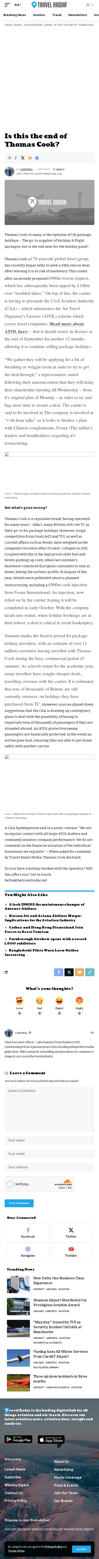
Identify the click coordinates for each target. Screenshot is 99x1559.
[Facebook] (28, 1233)
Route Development (46, 1367)
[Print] (37, 158)
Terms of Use (16, 1551)
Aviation (63, 1289)
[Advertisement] (49, 79)
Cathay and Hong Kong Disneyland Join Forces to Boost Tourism (44, 929)
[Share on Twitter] (23, 158)
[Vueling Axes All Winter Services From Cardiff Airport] (18, 1358)
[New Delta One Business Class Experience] (18, 1284)
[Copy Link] (89, 972)
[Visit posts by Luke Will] (9, 171)
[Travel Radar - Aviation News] (49, 5)
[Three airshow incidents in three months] (18, 1382)
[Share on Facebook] (15, 158)
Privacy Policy (53, 1546)
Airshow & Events (57, 1387)
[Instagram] (28, 1252)
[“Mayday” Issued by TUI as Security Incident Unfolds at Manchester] (18, 1328)
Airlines (51, 1289)
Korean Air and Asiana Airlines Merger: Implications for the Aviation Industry (43, 918)
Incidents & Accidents (47, 1342)
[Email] (30, 158)
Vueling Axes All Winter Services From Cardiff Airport (60, 1354)
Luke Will (26, 169)
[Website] (92, 1033)
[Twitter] (71, 1233)
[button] (81, 1549)
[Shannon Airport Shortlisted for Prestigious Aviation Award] (18, 1306)
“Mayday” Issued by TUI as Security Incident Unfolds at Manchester (57, 1327)
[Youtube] (71, 1252)
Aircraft (38, 1289)
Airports (51, 1311)
